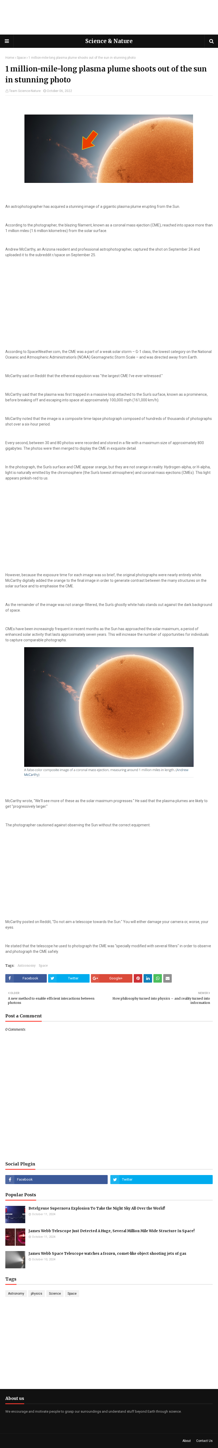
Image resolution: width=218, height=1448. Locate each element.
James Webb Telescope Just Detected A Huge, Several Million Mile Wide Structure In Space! (111, 1231)
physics (36, 1293)
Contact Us (204, 1441)
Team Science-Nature (25, 91)
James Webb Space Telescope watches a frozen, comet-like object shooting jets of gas (107, 1253)
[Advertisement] (109, 17)
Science (55, 1293)
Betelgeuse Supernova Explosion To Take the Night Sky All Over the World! (96, 1208)
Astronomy (27, 965)
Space (21, 58)
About (186, 1441)
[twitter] (161, 1179)
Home (9, 58)
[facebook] (56, 1179)
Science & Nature (109, 41)
